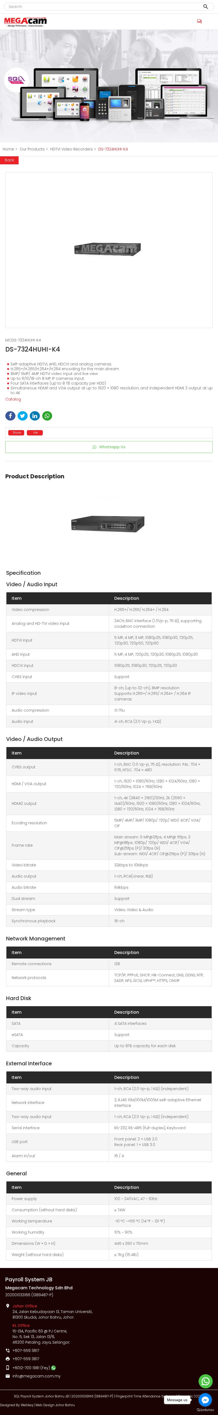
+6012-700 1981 (25, 1368)
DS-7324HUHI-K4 (113, 149)
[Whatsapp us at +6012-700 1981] (53, 1368)
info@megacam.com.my (36, 1376)
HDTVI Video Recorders (73, 149)
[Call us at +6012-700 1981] (200, 21)
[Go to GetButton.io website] (205, 1409)
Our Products (34, 149)
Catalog (13, 399)
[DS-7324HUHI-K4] (109, 250)
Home (10, 149)
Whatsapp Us (112, 447)
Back (9, 160)
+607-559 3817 (25, 1350)
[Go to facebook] (205, 1399)
